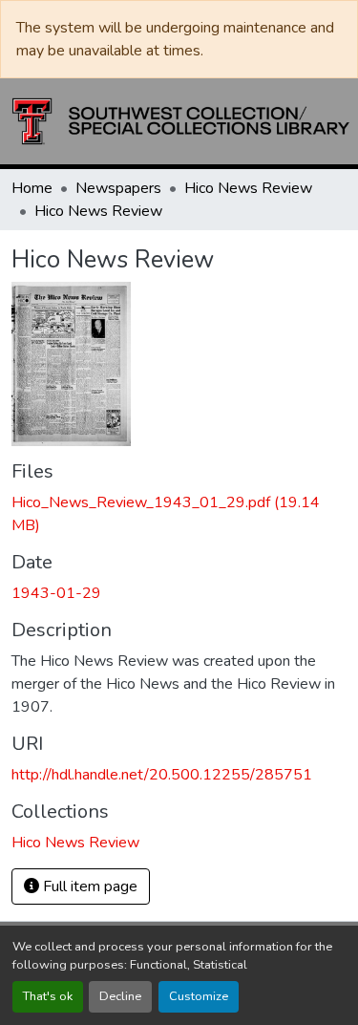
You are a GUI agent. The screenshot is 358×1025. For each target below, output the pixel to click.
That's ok (48, 996)
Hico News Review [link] (248, 188)
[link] (179, 514)
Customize (198, 996)
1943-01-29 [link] (56, 593)
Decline (120, 996)
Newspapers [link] (118, 188)
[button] (180, 121)
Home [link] (32, 188)
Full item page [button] (88, 886)
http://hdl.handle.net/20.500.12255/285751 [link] (161, 774)
